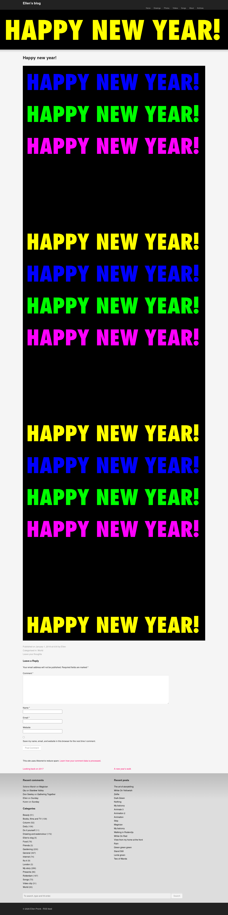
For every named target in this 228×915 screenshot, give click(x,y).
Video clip (27, 883)
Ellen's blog (32, 3)
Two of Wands (120, 858)
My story (27, 868)
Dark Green (119, 798)
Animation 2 (119, 813)
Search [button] (177, 895)
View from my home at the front (128, 839)
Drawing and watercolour (34, 833)
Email (26, 717)
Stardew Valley (37, 790)
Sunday (34, 798)
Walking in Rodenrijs (123, 832)
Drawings (157, 8)
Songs (183, 8)
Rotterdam (28, 875)
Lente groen (119, 854)
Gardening (28, 849)
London (26, 864)
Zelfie (116, 794)
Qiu (24, 790)
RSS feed (47, 908)
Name (26, 707)
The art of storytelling (124, 786)
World (40, 650)
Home (148, 8)
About (191, 8)
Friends (26, 845)
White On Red (120, 835)
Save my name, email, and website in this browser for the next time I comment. (59, 741)
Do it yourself (29, 830)
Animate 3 (119, 809)
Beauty (26, 814)
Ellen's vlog (28, 837)
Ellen (63, 646)
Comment (28, 673)
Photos (166, 8)
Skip (116, 820)
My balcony (119, 805)
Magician (43, 786)
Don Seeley (28, 794)
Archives (200, 8)
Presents (27, 871)
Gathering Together (46, 794)
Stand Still (119, 851)
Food (25, 841)
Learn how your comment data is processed (80, 760)
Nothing (117, 801)
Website (26, 727)
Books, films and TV (32, 818)
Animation (119, 817)
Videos (175, 8)
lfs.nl (25, 860)
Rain (116, 843)
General (26, 852)
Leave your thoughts (32, 654)
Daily (25, 826)
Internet (26, 856)
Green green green (123, 847)
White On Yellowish (123, 790)
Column (26, 822)
